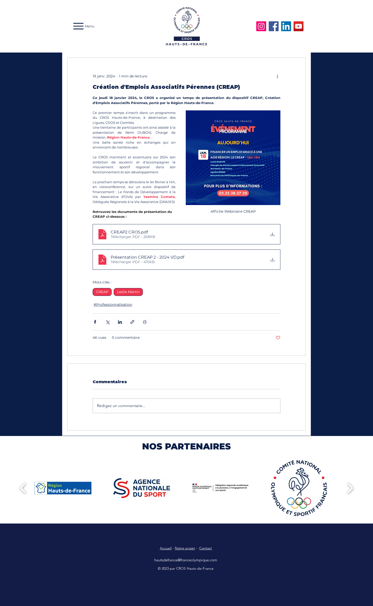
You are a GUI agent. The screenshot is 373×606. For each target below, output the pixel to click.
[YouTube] (298, 26)
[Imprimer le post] (144, 321)
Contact (205, 548)
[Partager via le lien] (132, 321)
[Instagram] (261, 26)
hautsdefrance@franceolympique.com (185, 560)
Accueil (166, 548)
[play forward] (350, 488)
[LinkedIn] (286, 26)
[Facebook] (274, 26)
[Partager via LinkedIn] (119, 321)
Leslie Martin (128, 292)
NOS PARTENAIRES (186, 446)
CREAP (102, 292)
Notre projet (185, 548)
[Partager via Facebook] (95, 321)
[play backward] (23, 488)
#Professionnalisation (113, 304)
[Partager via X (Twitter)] (107, 321)
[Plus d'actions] (277, 76)
